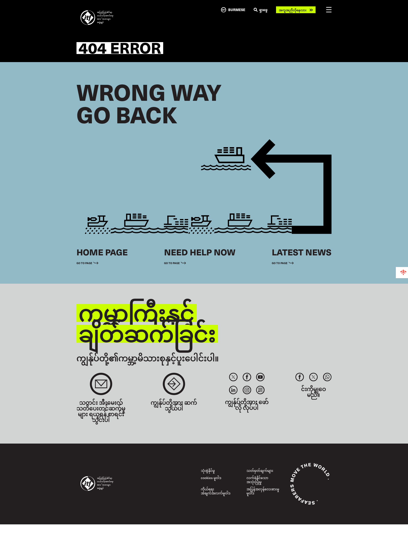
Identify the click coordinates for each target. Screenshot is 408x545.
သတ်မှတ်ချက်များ (259, 470)
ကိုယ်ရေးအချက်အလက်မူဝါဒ (215, 490)
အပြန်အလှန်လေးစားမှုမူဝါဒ (262, 490)
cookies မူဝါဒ (211, 477)
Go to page (84, 263)
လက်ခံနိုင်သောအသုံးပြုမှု (257, 479)
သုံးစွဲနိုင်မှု (208, 470)
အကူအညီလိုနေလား (292, 10)
